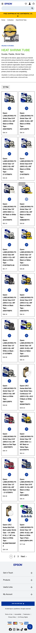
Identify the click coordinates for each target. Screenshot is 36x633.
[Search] (32, 8)
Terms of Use (8, 614)
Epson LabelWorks (15, 608)
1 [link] (11, 557)
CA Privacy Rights (23, 617)
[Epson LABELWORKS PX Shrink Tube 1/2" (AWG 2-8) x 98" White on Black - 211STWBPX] (9, 327)
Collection (10, 20)
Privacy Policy (12, 617)
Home (3, 20)
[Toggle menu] (2, 4)
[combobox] (18, 8)
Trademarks (26, 614)
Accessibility (18, 614)
